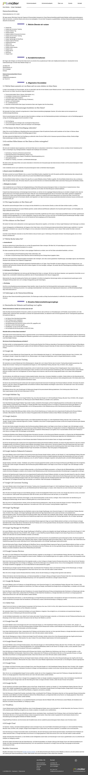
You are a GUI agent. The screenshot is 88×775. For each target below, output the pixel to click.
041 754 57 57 (53, 769)
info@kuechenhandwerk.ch (57, 771)
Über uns (60, 3)
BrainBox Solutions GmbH (28, 752)
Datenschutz (22, 771)
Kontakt (80, 3)
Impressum (14, 771)
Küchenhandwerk (31, 3)
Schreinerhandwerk (47, 3)
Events (70, 3)
